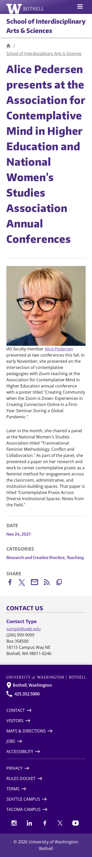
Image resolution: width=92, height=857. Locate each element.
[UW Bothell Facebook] (44, 823)
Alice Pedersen (59, 349)
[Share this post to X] (25, 583)
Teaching (75, 557)
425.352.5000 (27, 694)
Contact (15, 710)
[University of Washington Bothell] (25, 9)
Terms (12, 789)
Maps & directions (26, 731)
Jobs (10, 741)
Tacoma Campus (23, 809)
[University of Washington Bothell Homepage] (46, 677)
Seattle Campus (23, 799)
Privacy (14, 768)
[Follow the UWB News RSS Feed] (49, 583)
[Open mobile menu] (80, 7)
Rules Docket (21, 778)
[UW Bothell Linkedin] (29, 823)
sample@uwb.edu (23, 629)
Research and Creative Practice (36, 557)
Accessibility (19, 751)
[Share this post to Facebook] (12, 583)
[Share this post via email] (37, 583)
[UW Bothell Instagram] (14, 823)
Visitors (15, 720)
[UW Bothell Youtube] (75, 823)
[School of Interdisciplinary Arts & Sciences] (8, 45)
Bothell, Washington (32, 685)
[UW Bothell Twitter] (60, 823)
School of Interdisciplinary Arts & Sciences (44, 53)
